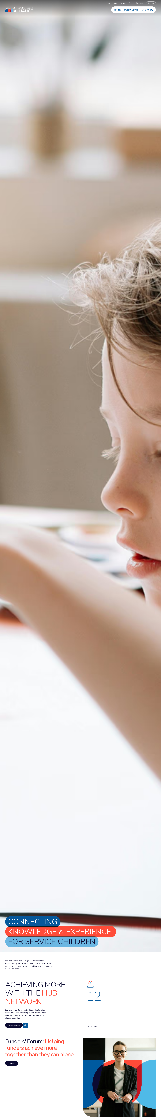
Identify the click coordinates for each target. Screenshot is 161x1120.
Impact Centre (131, 9)
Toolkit (117, 9)
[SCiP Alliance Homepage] (19, 9)
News (109, 3)
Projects (123, 3)
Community (147, 9)
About (115, 3)
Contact (151, 3)
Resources (140, 3)
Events (131, 3)
